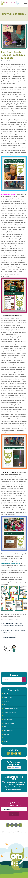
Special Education (8, 730)
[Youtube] (20, 825)
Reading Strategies (9, 723)
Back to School (8, 697)
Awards (6, 693)
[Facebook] (8, 825)
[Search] (24, 679)
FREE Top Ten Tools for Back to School (12, 623)
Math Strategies (8, 719)
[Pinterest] (12, 825)
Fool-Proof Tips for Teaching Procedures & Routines (13, 55)
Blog (5, 704)
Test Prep (6, 734)
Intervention (7, 715)
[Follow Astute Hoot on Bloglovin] (14, 768)
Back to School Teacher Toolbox (10, 563)
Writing (6, 741)
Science (6, 727)
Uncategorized (8, 738)
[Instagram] (16, 825)
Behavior (6, 701)
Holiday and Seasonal (10, 712)
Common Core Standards (11, 708)
